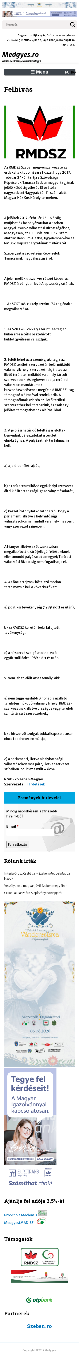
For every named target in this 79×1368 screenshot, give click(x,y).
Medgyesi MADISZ (18, 1223)
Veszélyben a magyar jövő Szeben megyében (35, 886)
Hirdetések (36, 784)
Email (12, 826)
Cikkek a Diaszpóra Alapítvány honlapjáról (33, 893)
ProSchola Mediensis (20, 1215)
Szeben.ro (39, 1326)
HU (67, 72)
